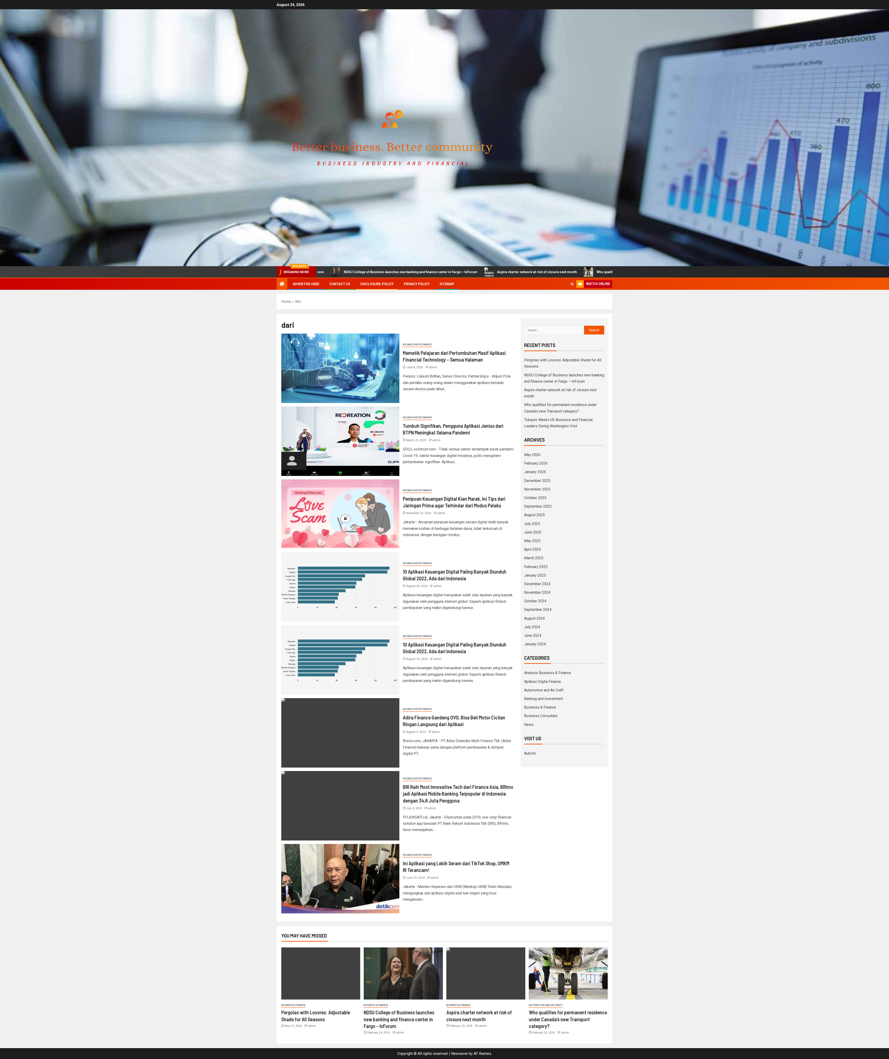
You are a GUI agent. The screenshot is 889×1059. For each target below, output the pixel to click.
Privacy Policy (416, 284)
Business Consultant (540, 716)
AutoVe (530, 753)
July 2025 (532, 524)
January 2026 (535, 472)
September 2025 (537, 506)
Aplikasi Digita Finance (417, 344)
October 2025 (535, 498)
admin (433, 367)
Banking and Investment (543, 699)
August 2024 (534, 618)
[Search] (572, 284)
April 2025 (532, 549)
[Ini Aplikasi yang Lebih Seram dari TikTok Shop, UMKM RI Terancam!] (340, 878)
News (529, 724)
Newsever (459, 1053)
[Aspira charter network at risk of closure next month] (485, 973)
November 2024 (537, 592)
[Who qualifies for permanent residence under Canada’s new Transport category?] (568, 973)
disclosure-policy (377, 284)
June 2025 (532, 532)
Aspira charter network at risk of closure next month (432, 272)
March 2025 (533, 558)
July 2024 (532, 627)
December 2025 (537, 480)
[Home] (282, 284)
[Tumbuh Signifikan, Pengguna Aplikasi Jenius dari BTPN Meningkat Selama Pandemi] (340, 441)
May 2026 (532, 455)
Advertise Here (306, 284)
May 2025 (532, 541)
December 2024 (537, 584)
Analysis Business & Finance (547, 673)
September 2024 (537, 609)
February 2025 (536, 567)
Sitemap (447, 284)
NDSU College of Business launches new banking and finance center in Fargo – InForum (399, 1019)
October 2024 (535, 601)
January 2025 (535, 575)
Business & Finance (540, 707)
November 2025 (537, 489)
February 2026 (536, 463)
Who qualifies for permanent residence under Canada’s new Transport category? (554, 272)
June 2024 (532, 635)
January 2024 (535, 644)
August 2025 (534, 515)
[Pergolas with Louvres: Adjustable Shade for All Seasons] (320, 973)
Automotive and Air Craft (543, 690)
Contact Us (339, 284)
